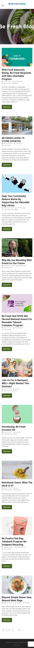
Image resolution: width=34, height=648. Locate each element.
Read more (6, 107)
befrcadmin (19, 143)
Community (7, 83)
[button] (3, 5)
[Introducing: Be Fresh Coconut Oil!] (17, 414)
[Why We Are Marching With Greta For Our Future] (17, 247)
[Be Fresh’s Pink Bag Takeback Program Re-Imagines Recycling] (17, 526)
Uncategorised (8, 267)
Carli (17, 488)
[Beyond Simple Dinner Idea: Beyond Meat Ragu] (17, 584)
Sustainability (14, 83)
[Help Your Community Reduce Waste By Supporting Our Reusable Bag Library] (17, 183)
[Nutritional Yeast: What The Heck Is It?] (17, 470)
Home (15, 26)
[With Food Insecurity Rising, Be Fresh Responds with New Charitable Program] (17, 57)
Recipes (19, 490)
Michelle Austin (18, 81)
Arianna (17, 389)
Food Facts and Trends (10, 390)
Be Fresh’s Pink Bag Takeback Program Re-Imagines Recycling (14, 541)
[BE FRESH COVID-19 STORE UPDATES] (17, 125)
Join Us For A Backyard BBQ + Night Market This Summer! (15, 383)
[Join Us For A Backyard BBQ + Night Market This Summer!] (17, 367)
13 (19, 630)
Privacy (17, 645)
